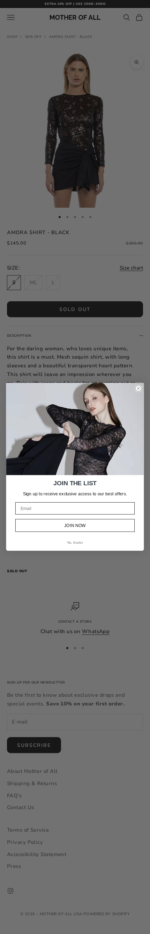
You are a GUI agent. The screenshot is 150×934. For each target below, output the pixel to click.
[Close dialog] (138, 388)
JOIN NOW (74, 525)
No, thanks (75, 543)
